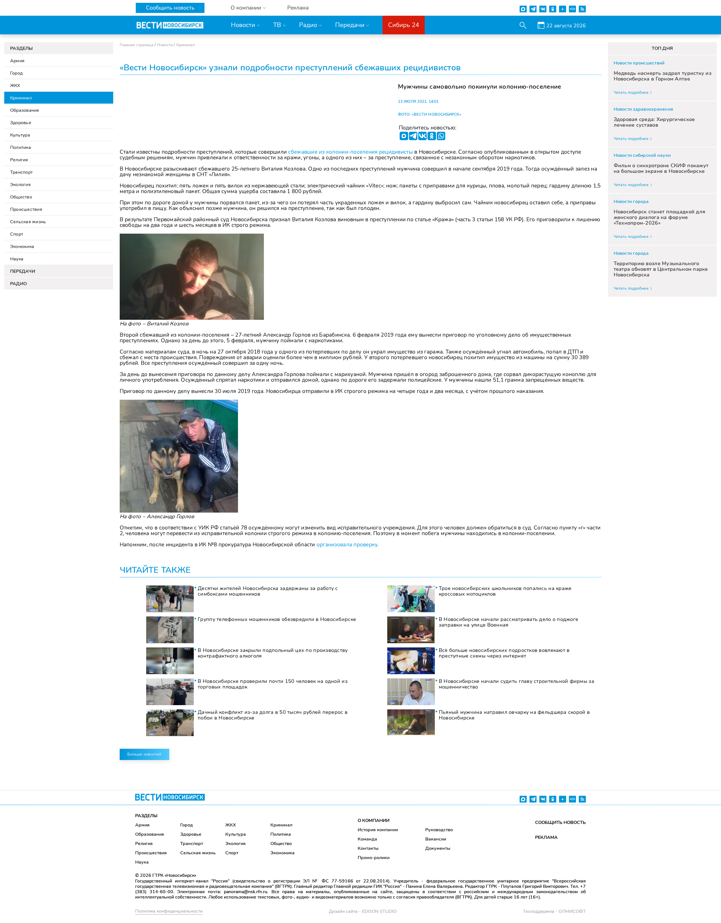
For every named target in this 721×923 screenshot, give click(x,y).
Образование (24, 110)
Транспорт (21, 172)
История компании (378, 830)
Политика (20, 147)
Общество (21, 197)
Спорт (16, 234)
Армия (17, 61)
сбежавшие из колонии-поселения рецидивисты (350, 152)
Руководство (439, 830)
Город (16, 73)
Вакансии (435, 839)
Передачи (349, 25)
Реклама (298, 8)
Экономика (22, 246)
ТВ (277, 25)
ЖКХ (15, 85)
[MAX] (404, 136)
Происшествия (26, 209)
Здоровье (20, 123)
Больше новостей (144, 754)
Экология (20, 185)
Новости (243, 25)
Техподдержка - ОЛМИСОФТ (554, 911)
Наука (16, 259)
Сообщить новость (170, 8)
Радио (308, 25)
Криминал (21, 98)
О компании (246, 8)
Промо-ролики (374, 858)
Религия (19, 160)
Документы (437, 848)
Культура (20, 135)
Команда (367, 839)
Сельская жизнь (28, 222)
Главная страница (136, 45)
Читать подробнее (631, 92)
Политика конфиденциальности (168, 911)
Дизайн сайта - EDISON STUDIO (363, 911)
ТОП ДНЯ (662, 48)
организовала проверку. (348, 544)
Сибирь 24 (403, 25)
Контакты (368, 848)
